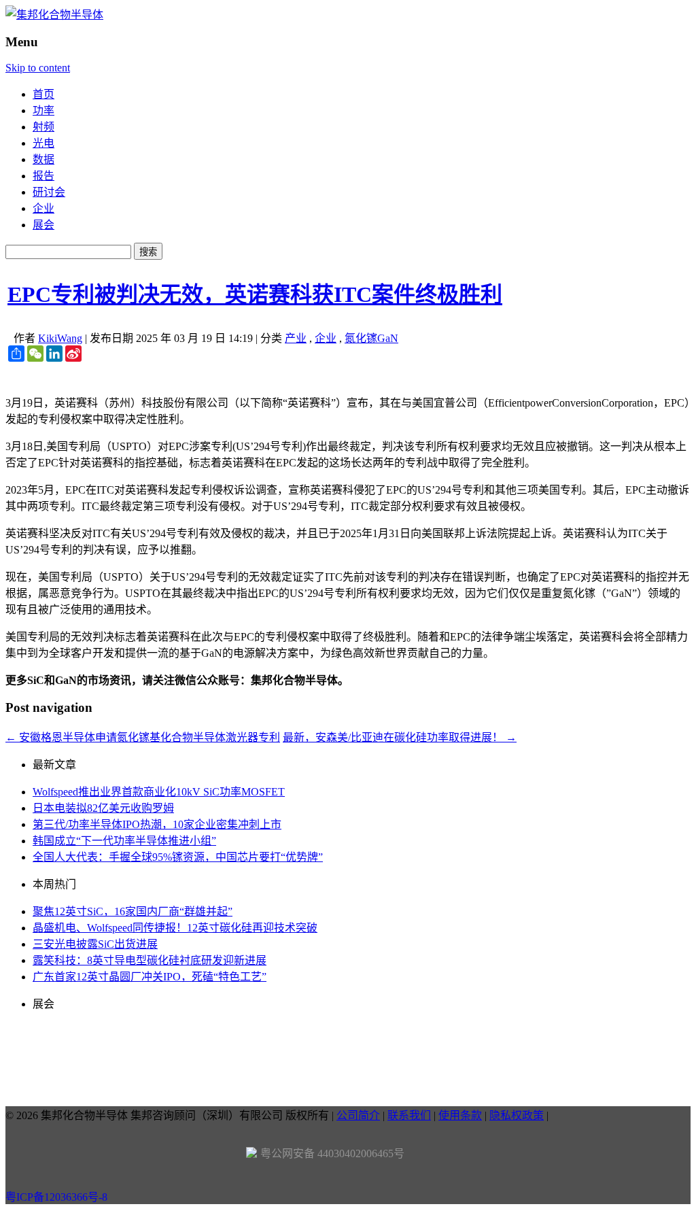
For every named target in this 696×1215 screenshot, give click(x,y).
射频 (43, 127)
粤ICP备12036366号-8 (56, 1197)
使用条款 (460, 1115)
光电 (43, 143)
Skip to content (37, 67)
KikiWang (60, 338)
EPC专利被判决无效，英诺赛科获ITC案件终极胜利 (254, 294)
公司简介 (358, 1115)
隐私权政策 (516, 1115)
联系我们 (409, 1115)
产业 (296, 338)
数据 (43, 159)
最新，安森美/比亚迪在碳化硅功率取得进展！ (400, 737)
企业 (43, 208)
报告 (43, 176)
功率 (43, 110)
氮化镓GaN (371, 338)
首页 (43, 94)
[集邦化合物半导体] (54, 14)
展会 (43, 224)
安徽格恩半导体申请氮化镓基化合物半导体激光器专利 (142, 737)
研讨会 (49, 192)
